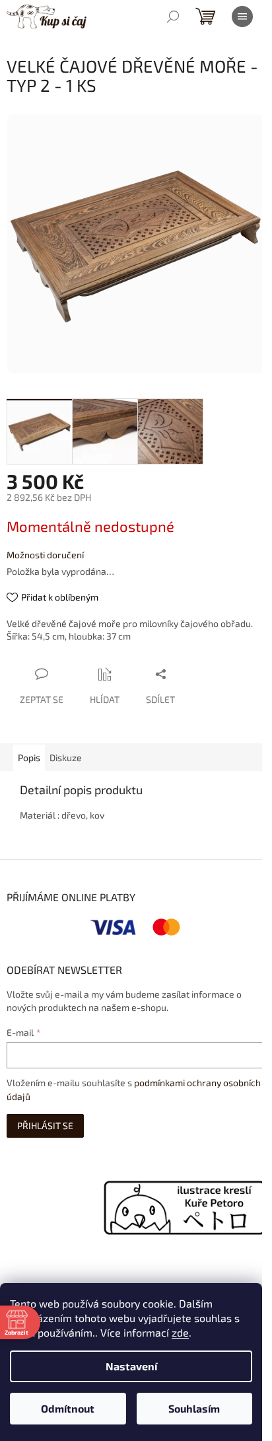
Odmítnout (67, 1408)
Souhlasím (194, 1408)
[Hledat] (173, 16)
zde (180, 1332)
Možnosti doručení (45, 554)
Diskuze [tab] (66, 757)
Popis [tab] (29, 757)
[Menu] (242, 16)
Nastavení (131, 1366)
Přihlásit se (45, 1125)
